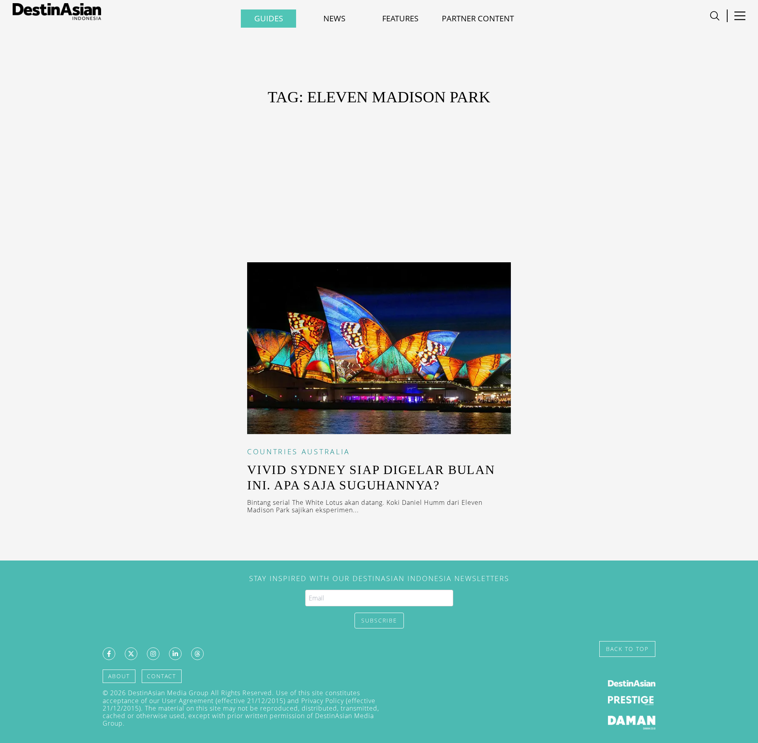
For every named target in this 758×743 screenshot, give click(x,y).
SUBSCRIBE (379, 620)
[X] (131, 653)
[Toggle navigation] (714, 15)
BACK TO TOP (627, 649)
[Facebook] (109, 653)
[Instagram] (153, 653)
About (119, 676)
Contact (161, 676)
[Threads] (197, 653)
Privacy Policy (322, 700)
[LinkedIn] (175, 653)
